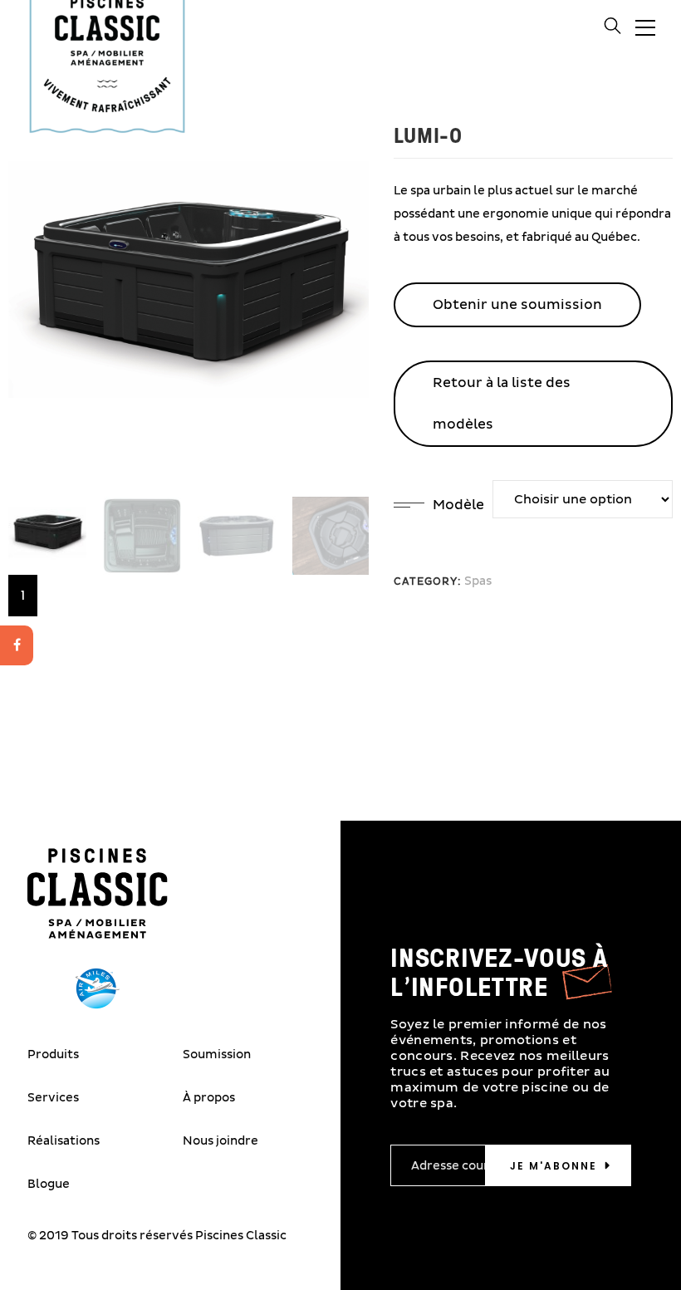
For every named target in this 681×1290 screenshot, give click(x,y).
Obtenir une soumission (517, 305)
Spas (478, 581)
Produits (53, 1054)
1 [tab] (23, 595)
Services (53, 1098)
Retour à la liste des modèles (502, 404)
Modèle (458, 505)
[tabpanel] (47, 536)
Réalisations (63, 1141)
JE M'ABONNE (553, 1166)
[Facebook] (16, 645)
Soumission (217, 1054)
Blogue (48, 1184)
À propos (209, 1098)
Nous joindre (220, 1141)
